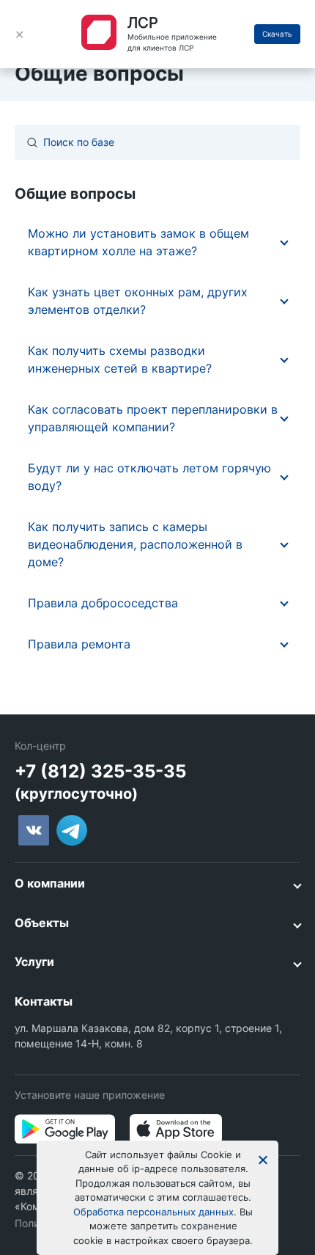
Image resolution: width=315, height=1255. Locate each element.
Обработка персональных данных (153, 1212)
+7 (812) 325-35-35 (100, 771)
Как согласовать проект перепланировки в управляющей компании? (153, 418)
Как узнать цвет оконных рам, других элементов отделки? (138, 301)
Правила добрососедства (103, 603)
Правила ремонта (79, 644)
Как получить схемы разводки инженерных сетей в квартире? (120, 359)
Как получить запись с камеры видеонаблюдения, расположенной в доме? (135, 544)
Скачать (277, 33)
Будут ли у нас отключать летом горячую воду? (149, 477)
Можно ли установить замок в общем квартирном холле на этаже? (138, 242)
